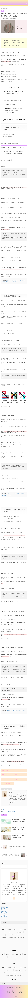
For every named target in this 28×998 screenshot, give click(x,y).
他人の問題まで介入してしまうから (11, 93)
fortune (5, 957)
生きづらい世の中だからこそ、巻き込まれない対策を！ (14, 120)
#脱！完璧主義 (12, 811)
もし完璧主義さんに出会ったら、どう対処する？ (14, 108)
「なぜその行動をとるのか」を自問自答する (13, 115)
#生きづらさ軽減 (5, 811)
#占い (3, 934)
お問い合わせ (18, 987)
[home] (9, 804)
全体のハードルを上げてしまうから (11, 96)
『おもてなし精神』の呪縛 (10, 104)
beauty (13, 954)
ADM (3, 954)
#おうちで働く (9, 929)
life (9, 957)
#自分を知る (4, 937)
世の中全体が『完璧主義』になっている (12, 100)
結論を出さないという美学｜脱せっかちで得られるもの (18, 821)
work (23, 957)
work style (14, 959)
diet (21, 954)
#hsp (3, 929)
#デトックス (16, 929)
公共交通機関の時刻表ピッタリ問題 (11, 102)
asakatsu (7, 954)
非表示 (17, 87)
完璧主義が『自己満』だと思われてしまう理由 (14, 91)
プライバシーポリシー (11, 987)
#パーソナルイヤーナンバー (7, 932)
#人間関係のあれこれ (19, 932)
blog (17, 954)
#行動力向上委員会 (12, 937)
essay (25, 954)
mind (3, 809)
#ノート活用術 (23, 929)
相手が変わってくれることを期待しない (12, 110)
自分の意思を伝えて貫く (9, 112)
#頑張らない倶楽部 (21, 937)
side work (18, 957)
